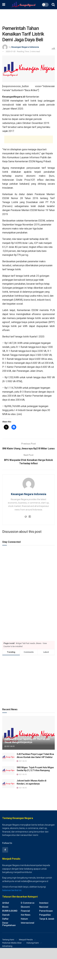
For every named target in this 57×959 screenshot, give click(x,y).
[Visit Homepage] (23, 5)
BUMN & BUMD (9, 911)
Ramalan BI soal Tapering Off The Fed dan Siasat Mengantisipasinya (27, 741)
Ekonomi (25, 907)
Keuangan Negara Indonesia (25, 47)
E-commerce (27, 903)
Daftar (5, 919)
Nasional (43, 907)
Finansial (25, 911)
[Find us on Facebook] (5, 850)
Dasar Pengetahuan (9, 924)
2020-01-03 (11, 51)
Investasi (43, 903)
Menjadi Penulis (26, 939)
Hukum (24, 919)
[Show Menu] (3, 4)
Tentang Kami (8, 939)
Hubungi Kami (32, 943)
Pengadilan (45, 915)
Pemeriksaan (46, 911)
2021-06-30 (10, 746)
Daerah (6, 915)
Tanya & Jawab (46, 919)
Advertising (7, 946)
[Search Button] (53, 4)
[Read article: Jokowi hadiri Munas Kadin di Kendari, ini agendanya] (8, 783)
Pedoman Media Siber (12, 943)
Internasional (27, 923)
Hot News (25, 915)
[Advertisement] (28, 16)
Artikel (5, 903)
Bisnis (5, 907)
